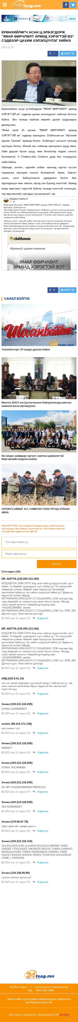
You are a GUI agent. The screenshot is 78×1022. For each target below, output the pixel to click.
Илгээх (57, 563)
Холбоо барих (18, 986)
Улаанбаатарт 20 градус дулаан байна (26, 349)
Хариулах (42, 618)
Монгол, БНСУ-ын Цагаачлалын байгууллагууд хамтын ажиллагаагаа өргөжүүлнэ (36, 404)
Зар (30, 990)
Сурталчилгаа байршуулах (51, 986)
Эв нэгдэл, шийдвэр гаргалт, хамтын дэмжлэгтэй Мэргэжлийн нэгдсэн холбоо (33, 457)
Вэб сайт (42, 990)
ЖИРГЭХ (69, 53)
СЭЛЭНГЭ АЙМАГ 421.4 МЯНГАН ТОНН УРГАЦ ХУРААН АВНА (36, 510)
